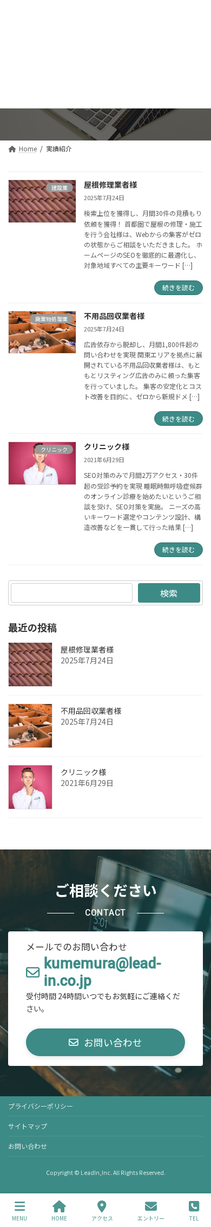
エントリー (150, 1218)
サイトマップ (27, 1125)
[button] (105, 1042)
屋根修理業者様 (110, 184)
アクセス (102, 1218)
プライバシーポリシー (40, 1105)
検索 (168, 592)
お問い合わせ (27, 1146)
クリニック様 (106, 446)
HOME (59, 1218)
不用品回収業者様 (114, 315)
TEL (194, 1218)
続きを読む (178, 287)
